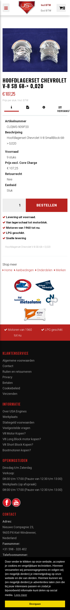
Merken (60, 270)
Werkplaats (10, 417)
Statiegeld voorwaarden (18, 422)
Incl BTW (46, 5)
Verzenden (10, 393)
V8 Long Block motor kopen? (22, 439)
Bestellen (47, 205)
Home (8, 270)
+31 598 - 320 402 (15, 549)
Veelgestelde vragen (16, 428)
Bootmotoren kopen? (17, 450)
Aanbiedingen (24, 270)
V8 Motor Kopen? (14, 433)
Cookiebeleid (11, 388)
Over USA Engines (15, 411)
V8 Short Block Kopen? (18, 444)
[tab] (11, 107)
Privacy (7, 377)
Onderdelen (44, 270)
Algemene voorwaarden (18, 360)
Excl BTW (46, 10)
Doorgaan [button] (35, 603)
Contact (8, 366)
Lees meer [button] (20, 595)
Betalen (8, 383)
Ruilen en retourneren (17, 371)
